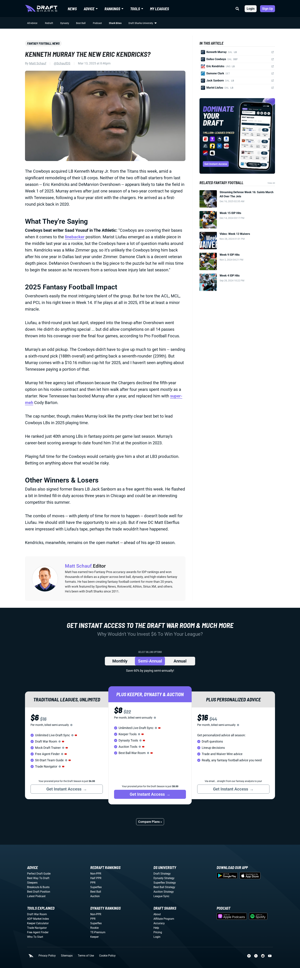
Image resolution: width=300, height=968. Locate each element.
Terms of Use (86, 955)
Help (156, 927)
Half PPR (95, 878)
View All (271, 183)
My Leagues (159, 9)
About (157, 914)
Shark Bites (115, 23)
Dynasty (64, 23)
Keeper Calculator (38, 923)
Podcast (97, 23)
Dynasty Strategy (163, 878)
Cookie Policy (107, 955)
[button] (76, 735)
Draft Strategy (162, 873)
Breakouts (33, 887)
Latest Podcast (36, 896)
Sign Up (267, 8)
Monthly (119, 661)
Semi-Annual (150, 661)
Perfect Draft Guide (39, 873)
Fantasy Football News (43, 43)
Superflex (96, 887)
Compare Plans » (150, 821)
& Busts (44, 887)
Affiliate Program (163, 918)
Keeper (94, 936)
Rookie (94, 927)
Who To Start (35, 936)
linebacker (75, 236)
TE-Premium (97, 932)
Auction (95, 896)
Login (251, 8)
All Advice (32, 23)
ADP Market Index (38, 918)
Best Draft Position (38, 891)
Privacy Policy (47, 955)
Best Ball (80, 23)
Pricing (157, 932)
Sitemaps (67, 955)
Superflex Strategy (164, 882)
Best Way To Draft (38, 878)
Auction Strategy (163, 891)
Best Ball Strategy (164, 887)
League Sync (161, 896)
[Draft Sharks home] (41, 9)
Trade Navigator (37, 927)
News (72, 9)
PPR (92, 882)
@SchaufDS (62, 63)
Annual (180, 661)
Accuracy (159, 923)
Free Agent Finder (37, 932)
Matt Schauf (37, 63)
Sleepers (32, 882)
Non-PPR (95, 873)
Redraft (49, 23)
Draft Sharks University (140, 23)
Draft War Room (37, 914)
